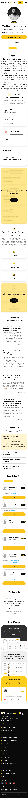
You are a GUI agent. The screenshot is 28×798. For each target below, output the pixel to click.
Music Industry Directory (9, 747)
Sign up (21, 2)
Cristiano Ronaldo (12, 722)
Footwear (14, 112)
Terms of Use (6, 754)
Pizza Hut (13, 543)
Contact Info (5, 48)
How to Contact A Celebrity (10, 763)
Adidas (25, 66)
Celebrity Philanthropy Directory (10, 740)
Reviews (5, 750)
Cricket (14, 22)
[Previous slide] (2, 605)
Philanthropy (20, 48)
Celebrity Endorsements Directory (11, 737)
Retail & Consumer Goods (16, 134)
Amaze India (8, 75)
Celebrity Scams (7, 767)
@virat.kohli (21, 29)
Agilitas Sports (7, 70)
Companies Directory (8, 770)
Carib (18, 527)
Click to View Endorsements (14, 37)
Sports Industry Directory (9, 773)
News (4, 776)
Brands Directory (7, 743)
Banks (11, 241)
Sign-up (14, 199)
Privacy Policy (6, 757)
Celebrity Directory (7, 730)
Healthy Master (15, 579)
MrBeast (6, 722)
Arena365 (13, 527)
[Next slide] (26, 605)
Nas (2, 722)
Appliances (17, 239)
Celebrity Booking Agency (9, 727)
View (14, 497)
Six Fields (13, 493)
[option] (14, 604)
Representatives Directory (9, 734)
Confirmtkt (13, 510)
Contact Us (5, 760)
